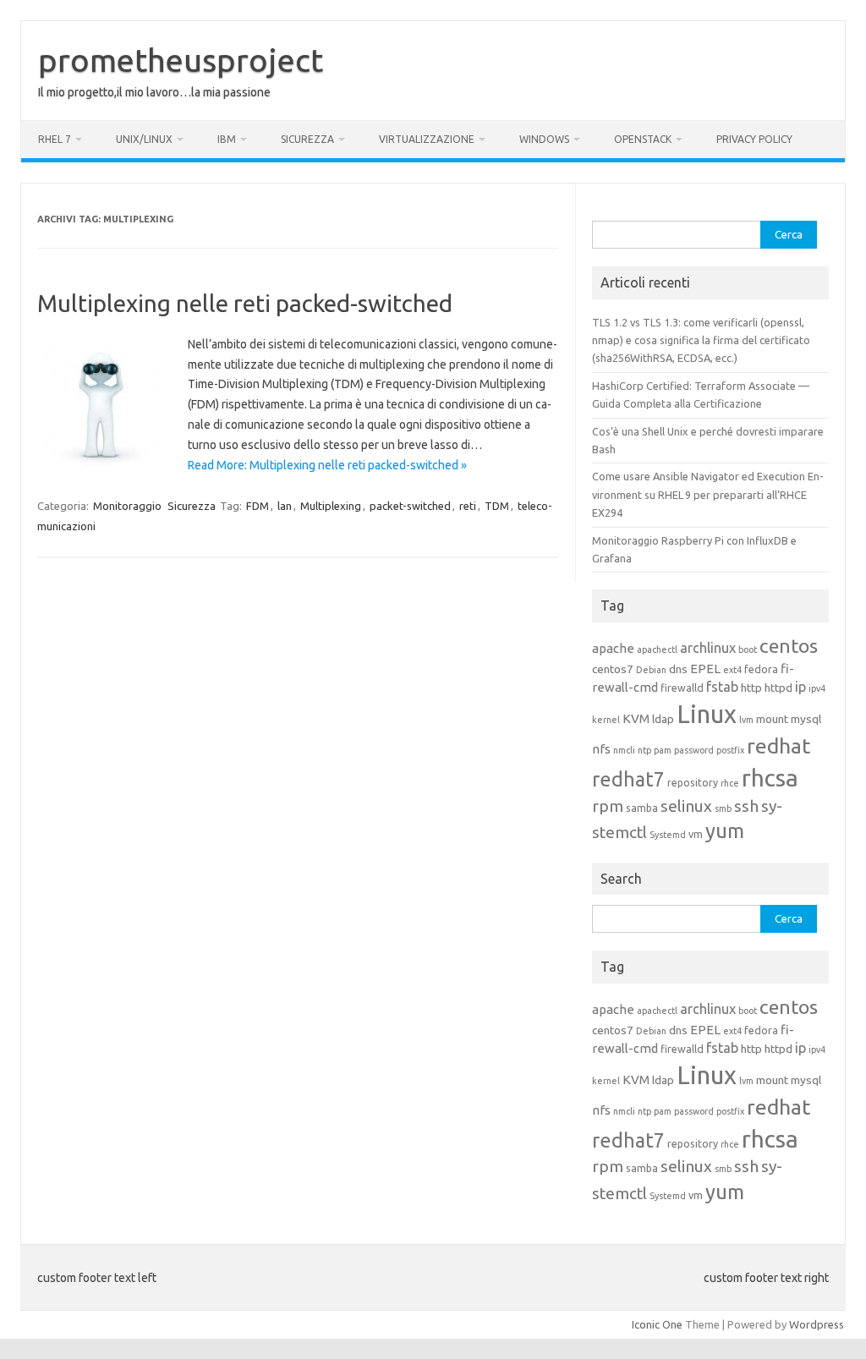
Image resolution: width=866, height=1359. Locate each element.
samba (642, 808)
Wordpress (816, 1324)
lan (284, 506)
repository (692, 782)
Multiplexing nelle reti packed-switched (244, 303)
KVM (636, 718)
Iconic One (657, 1324)
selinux (686, 806)
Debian (651, 670)
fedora (761, 669)
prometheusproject (180, 60)
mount (772, 719)
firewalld (682, 687)
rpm (607, 806)
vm (695, 834)
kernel (606, 720)
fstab (722, 686)
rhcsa (770, 777)
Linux (707, 714)
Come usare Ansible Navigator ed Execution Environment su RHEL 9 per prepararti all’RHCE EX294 (708, 494)
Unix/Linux (144, 139)
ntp (644, 750)
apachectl (657, 649)
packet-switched (410, 506)
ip (800, 686)
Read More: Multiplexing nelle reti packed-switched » (327, 465)
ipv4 (816, 688)
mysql (806, 719)
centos (788, 645)
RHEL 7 (54, 139)
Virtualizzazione (426, 139)
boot (747, 649)
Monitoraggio (127, 506)
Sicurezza (307, 139)
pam (662, 750)
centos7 (612, 669)
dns (678, 669)
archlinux (708, 647)
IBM (226, 139)
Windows (544, 139)
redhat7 (628, 779)
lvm (746, 720)
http (751, 687)
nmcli (624, 750)
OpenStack (642, 139)
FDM (257, 506)
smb (723, 808)
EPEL (705, 668)
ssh (746, 806)
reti (467, 506)
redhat (778, 746)
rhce (730, 783)
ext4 (732, 670)
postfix (730, 750)
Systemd (668, 835)
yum (724, 830)
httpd (778, 687)
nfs (601, 749)
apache (613, 648)
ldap (663, 719)
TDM (497, 506)
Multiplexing (330, 506)
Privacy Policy (754, 139)
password (694, 750)
